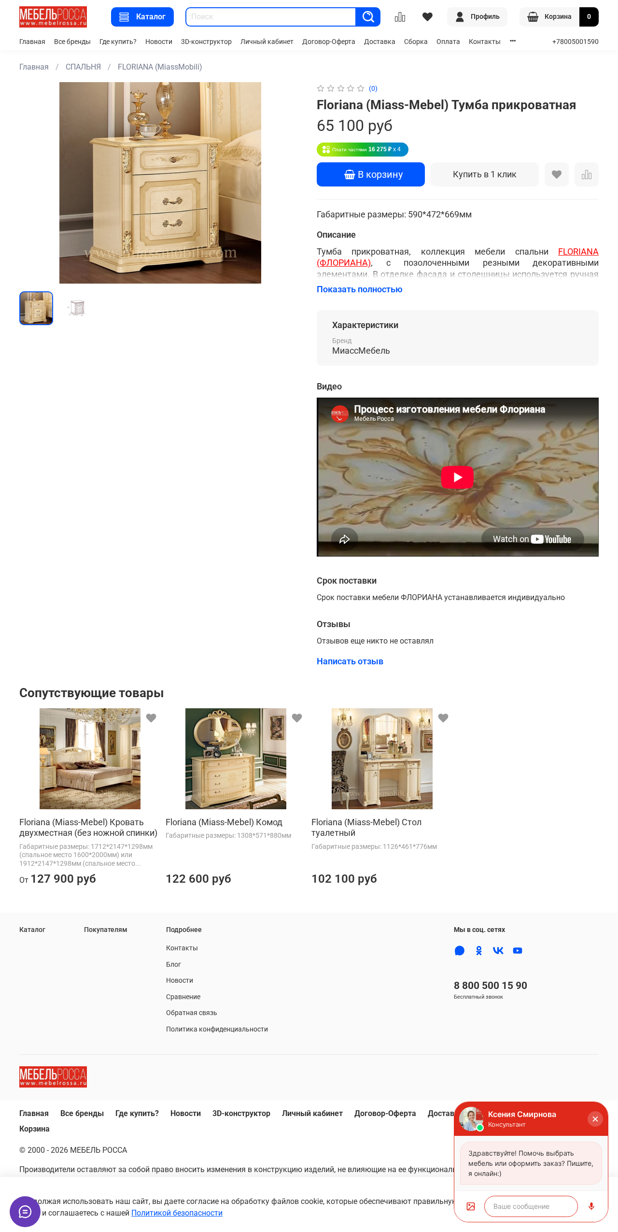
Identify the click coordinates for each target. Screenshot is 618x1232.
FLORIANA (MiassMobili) (160, 67)
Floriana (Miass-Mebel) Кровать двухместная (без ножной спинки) (88, 827)
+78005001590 (575, 42)
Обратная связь (191, 1013)
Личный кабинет (267, 42)
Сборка (416, 42)
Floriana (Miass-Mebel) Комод (224, 822)
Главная (32, 42)
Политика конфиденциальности (217, 1029)
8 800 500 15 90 (490, 985)
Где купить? (118, 42)
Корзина (34, 1128)
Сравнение (183, 997)
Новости (158, 42)
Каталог (151, 16)
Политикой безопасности (177, 1213)
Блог (173, 964)
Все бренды (72, 42)
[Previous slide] (34, 183)
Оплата (448, 42)
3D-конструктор (206, 42)
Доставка (379, 42)
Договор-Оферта (328, 42)
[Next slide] (285, 183)
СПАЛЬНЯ (83, 67)
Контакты (485, 42)
